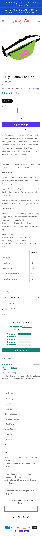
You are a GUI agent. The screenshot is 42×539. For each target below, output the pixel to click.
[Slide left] (16, 72)
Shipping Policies (10, 414)
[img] (7, 364)
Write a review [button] (21, 350)
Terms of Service (10, 429)
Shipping (4, 85)
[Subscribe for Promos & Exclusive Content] (34, 509)
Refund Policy (9, 424)
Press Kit (7, 404)
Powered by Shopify (26, 535)
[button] (2, 20)
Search (6, 444)
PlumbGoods (18, 535)
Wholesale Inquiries (11, 419)
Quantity (4, 106)
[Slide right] (26, 72)
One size (7, 101)
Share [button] (6, 315)
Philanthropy (9, 399)
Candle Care (8, 409)
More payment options (21, 130)
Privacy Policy (9, 434)
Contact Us (8, 439)
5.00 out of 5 (27, 327)
